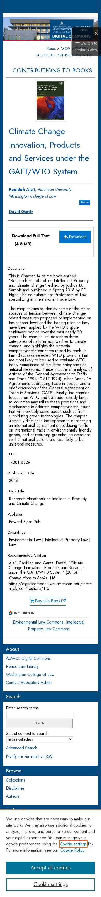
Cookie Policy (72, 850)
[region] (50, 853)
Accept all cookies (51, 868)
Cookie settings (73, 844)
